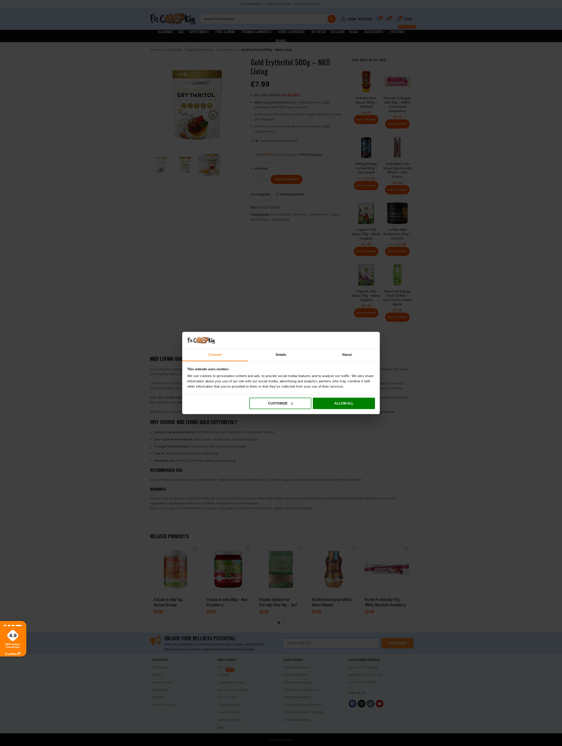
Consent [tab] (215, 354)
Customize (278, 403)
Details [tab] (281, 354)
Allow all (343, 403)
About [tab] (347, 354)
